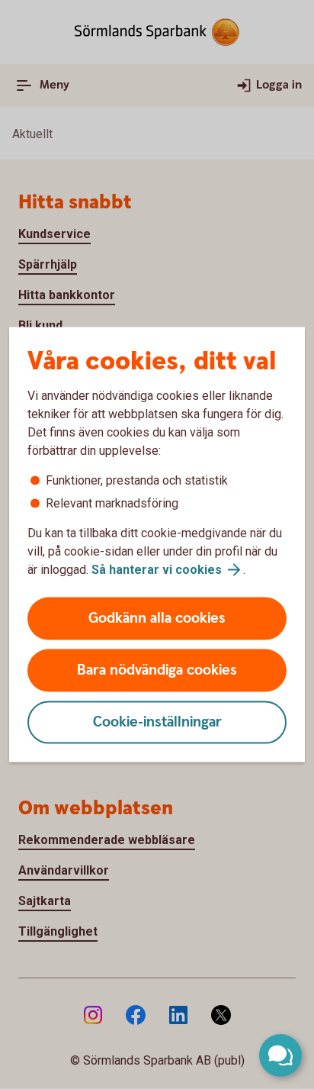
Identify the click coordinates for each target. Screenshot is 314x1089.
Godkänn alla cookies (157, 618)
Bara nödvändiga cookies (157, 670)
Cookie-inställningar (157, 722)
